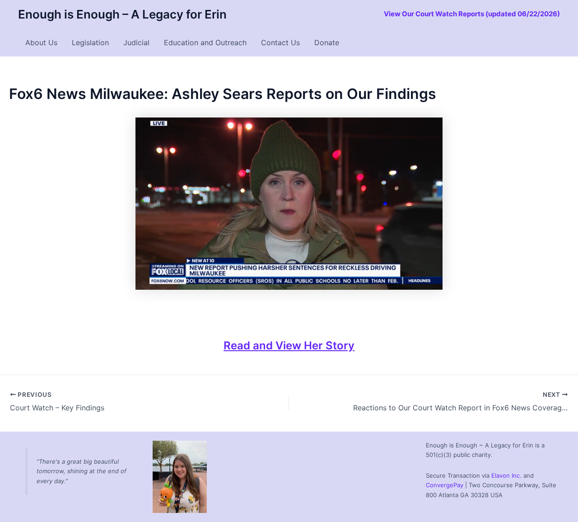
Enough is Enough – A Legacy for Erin (122, 14)
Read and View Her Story (289, 345)
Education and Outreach (205, 42)
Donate (326, 42)
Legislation (90, 42)
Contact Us (280, 42)
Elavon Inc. (506, 475)
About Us (41, 42)
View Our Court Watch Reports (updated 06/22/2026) (472, 13)
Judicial (136, 42)
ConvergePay (444, 485)
